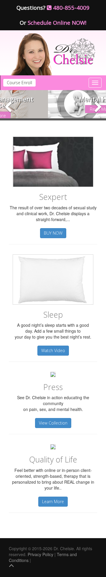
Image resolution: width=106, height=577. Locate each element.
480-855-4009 (71, 7)
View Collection (53, 423)
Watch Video (53, 350)
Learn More (53, 501)
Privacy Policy (40, 554)
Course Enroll (19, 82)
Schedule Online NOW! (57, 22)
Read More (54, 109)
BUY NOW (53, 233)
